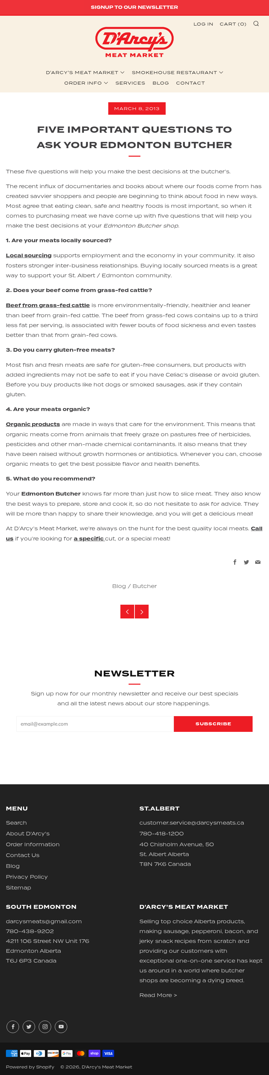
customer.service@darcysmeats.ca (191, 822)
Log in (204, 24)
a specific (89, 538)
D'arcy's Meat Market (82, 72)
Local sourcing (29, 255)
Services (130, 83)
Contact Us (22, 855)
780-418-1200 (161, 833)
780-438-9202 (30, 931)
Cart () (233, 24)
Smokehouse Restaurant (174, 72)
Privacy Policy (27, 876)
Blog (161, 83)
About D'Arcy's (28, 833)
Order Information (33, 844)
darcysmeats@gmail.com (44, 921)
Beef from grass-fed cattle (48, 305)
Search (16, 822)
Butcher (145, 586)
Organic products (33, 424)
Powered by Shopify (30, 1067)
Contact (190, 83)
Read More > (158, 995)
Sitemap (18, 887)
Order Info (83, 83)
